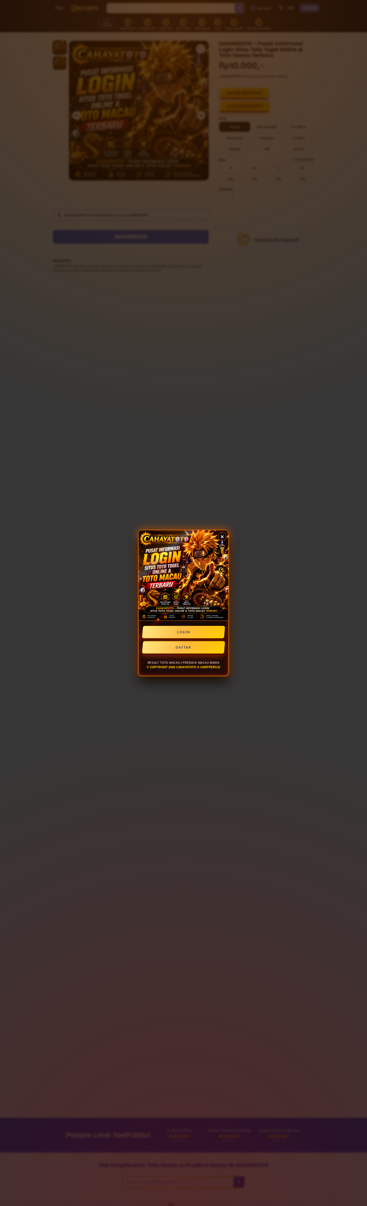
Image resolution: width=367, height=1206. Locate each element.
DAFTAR (183, 647)
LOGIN (184, 632)
